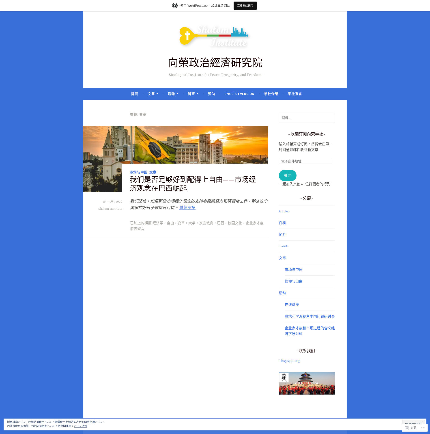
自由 (170, 223)
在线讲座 (292, 304)
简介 (282, 234)
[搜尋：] (307, 117)
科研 (191, 94)
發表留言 (137, 229)
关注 (287, 175)
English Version (239, 94)
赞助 (211, 94)
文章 (151, 94)
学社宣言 (295, 94)
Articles (284, 211)
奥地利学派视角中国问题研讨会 (310, 316)
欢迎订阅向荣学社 (307, 135)
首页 (134, 94)
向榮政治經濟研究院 (215, 64)
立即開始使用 (245, 5)
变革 (181, 223)
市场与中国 (139, 172)
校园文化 (235, 223)
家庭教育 (206, 223)
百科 (282, 222)
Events (283, 246)
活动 (171, 94)
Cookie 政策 (80, 426)
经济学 (158, 223)
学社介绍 (271, 94)
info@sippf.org (289, 360)
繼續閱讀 (187, 207)
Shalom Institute (110, 209)
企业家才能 (255, 223)
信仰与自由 (294, 281)
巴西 (220, 223)
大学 (192, 223)
